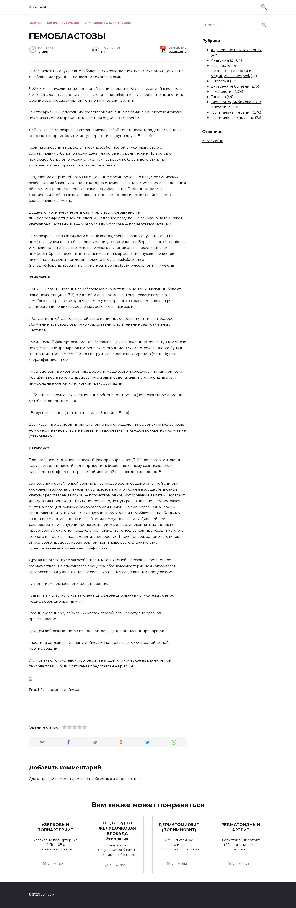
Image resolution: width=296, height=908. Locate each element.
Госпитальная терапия (231, 112)
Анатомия (220, 60)
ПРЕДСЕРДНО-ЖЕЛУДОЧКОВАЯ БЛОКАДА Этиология (117, 830)
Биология (220, 81)
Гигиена (218, 97)
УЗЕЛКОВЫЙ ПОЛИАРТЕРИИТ (55, 827)
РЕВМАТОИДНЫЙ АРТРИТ (240, 827)
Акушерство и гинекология (236, 50)
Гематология (222, 92)
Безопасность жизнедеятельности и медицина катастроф (231, 71)
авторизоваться (127, 779)
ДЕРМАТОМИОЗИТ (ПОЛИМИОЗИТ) (179, 827)
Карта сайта (212, 141)
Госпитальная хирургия (232, 118)
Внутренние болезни (230, 86)
